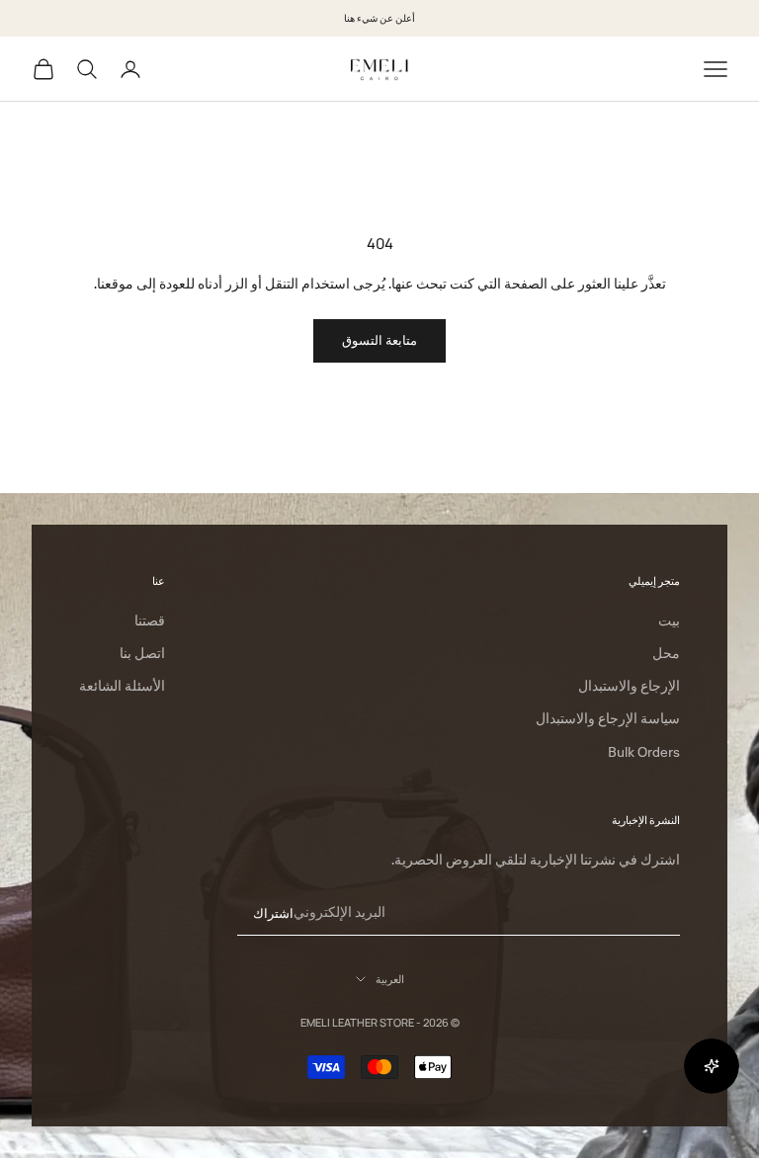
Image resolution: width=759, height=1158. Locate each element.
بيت (669, 620)
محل (666, 653)
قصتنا (149, 620)
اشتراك (273, 913)
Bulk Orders (644, 752)
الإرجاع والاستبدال (629, 686)
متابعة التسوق (379, 340)
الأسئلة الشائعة (122, 686)
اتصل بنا (142, 653)
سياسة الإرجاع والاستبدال (608, 718)
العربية (390, 978)
